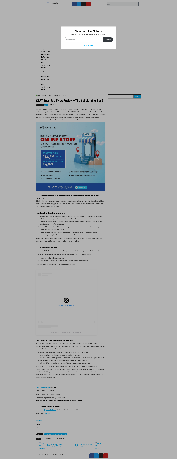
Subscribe (108, 40)
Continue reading (88, 45)
